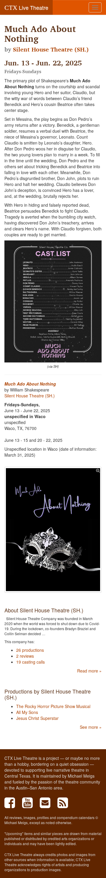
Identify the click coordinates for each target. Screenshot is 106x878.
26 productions (30, 650)
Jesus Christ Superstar (37, 718)
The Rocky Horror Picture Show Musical (53, 706)
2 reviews (25, 656)
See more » (91, 727)
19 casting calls (30, 662)
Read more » (89, 671)
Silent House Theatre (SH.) (51, 49)
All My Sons (27, 712)
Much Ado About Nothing (30, 384)
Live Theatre (26, 7)
